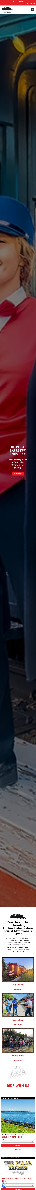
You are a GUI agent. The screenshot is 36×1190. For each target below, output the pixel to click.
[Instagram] (31, 3)
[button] (32, 9)
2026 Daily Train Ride (12, 1137)
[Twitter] (27, 3)
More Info (18, 1149)
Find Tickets (18, 1145)
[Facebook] (24, 3)
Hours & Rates (18, 1020)
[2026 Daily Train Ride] (18, 1116)
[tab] (18, 1141)
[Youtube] (34, 3)
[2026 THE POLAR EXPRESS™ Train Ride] (18, 1167)
